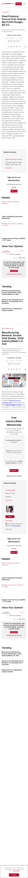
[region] (14, 255)
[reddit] (16, 46)
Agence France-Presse (14, 35)
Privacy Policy (16, 870)
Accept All (14, 874)
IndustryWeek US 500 (7, 328)
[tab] (6, 251)
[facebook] (8, 46)
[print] (25, 46)
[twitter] (14, 46)
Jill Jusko (18, 357)
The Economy (5, 12)
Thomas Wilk (11, 357)
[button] (3, 4)
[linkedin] (11, 46)
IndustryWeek (16, 526)
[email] (19, 46)
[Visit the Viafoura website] (22, 257)
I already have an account (14, 274)
